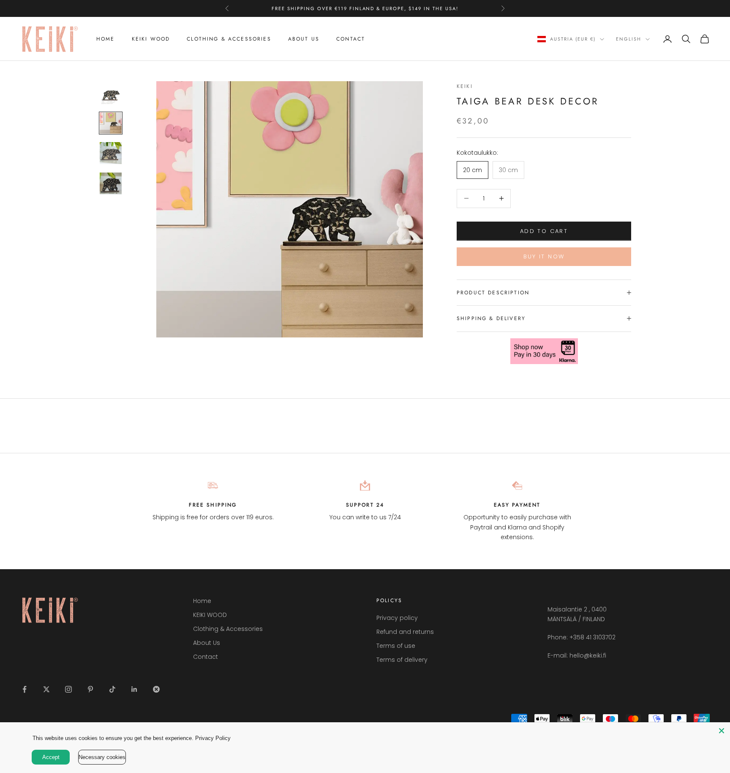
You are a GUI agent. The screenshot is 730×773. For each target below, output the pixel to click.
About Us (303, 39)
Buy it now (543, 256)
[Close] (721, 730)
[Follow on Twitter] (46, 689)
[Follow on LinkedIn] (134, 689)
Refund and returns (405, 632)
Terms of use (395, 645)
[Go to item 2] (111, 123)
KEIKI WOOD (151, 39)
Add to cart (544, 231)
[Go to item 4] (111, 183)
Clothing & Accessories (229, 39)
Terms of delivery (402, 659)
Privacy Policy (213, 738)
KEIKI (465, 86)
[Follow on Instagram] (68, 689)
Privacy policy (397, 618)
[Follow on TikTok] (112, 689)
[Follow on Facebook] (24, 689)
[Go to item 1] (111, 93)
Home (105, 39)
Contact (350, 39)
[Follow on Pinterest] (90, 689)
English (628, 39)
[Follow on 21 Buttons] (156, 689)
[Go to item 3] (111, 153)
